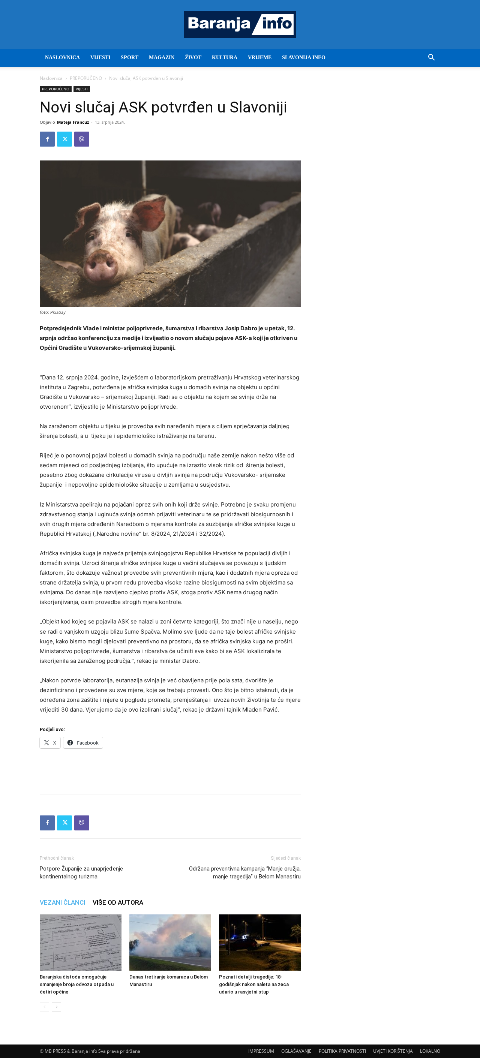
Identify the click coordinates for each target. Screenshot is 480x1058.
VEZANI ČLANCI (62, 902)
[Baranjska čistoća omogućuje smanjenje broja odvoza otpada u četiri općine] (81, 942)
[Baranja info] (240, 24)
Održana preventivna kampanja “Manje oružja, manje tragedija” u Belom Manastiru (245, 872)
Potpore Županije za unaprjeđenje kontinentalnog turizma (81, 872)
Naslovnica (51, 78)
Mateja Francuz (73, 122)
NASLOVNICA (62, 57)
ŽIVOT (193, 57)
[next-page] (56, 1007)
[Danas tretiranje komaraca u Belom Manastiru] (170, 942)
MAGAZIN (161, 57)
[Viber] (81, 139)
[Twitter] (64, 139)
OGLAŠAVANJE (296, 1051)
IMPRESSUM (261, 1051)
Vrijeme (260, 57)
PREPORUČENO (86, 78)
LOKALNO (430, 1051)
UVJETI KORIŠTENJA (393, 1051)
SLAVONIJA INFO (304, 57)
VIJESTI (100, 57)
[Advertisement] (170, 769)
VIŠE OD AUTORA (118, 902)
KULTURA (224, 57)
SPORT (129, 57)
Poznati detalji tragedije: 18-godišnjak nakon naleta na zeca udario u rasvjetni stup (254, 984)
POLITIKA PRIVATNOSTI (342, 1051)
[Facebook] (47, 139)
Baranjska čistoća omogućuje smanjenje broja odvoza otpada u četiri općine (77, 984)
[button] (431, 58)
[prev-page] (44, 1007)
